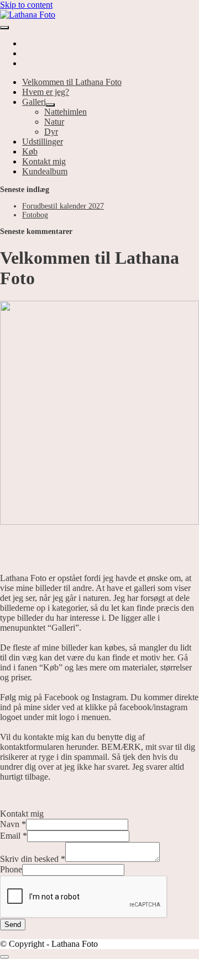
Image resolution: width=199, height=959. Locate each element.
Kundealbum (44, 171)
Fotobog (35, 215)
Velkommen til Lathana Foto (72, 82)
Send (12, 924)
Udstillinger (42, 141)
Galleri (34, 101)
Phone (11, 869)
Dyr (51, 131)
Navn (13, 824)
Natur (54, 121)
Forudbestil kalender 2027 (63, 206)
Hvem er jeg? (45, 92)
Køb (30, 151)
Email (13, 835)
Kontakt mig (44, 161)
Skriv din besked (32, 859)
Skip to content (26, 4)
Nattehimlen (65, 111)
